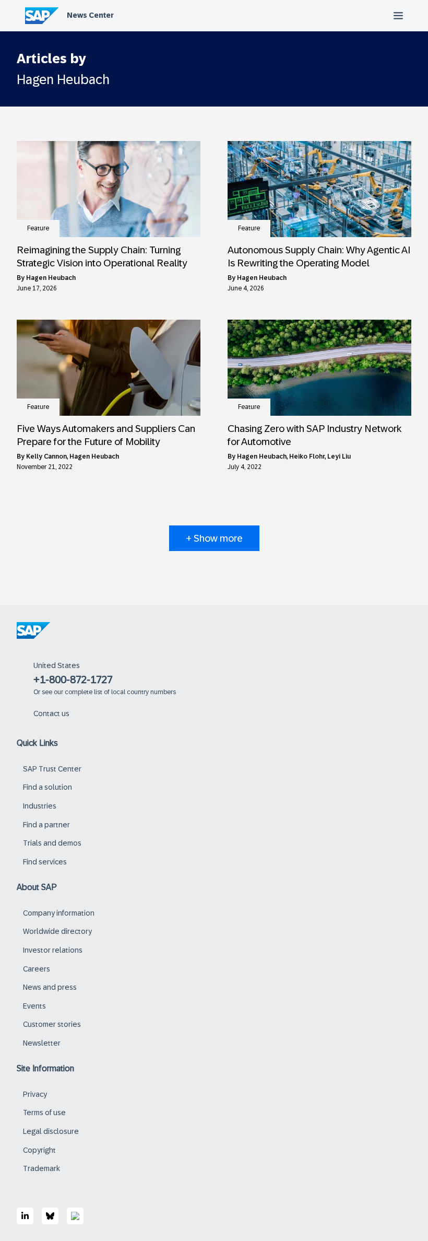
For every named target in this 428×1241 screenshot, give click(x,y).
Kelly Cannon (46, 456)
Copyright (39, 1150)
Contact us (51, 713)
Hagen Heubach (51, 278)
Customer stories (52, 1024)
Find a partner (46, 825)
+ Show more (214, 538)
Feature (38, 228)
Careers (36, 969)
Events (34, 1006)
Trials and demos (52, 843)
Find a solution (47, 787)
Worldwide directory (57, 931)
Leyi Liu (339, 456)
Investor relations (52, 950)
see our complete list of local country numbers (109, 692)
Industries (39, 806)
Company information (58, 913)
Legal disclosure (51, 1131)
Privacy (35, 1094)
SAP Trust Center (52, 769)
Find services (45, 862)
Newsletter (42, 1043)
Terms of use (44, 1112)
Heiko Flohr (307, 456)
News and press (50, 987)
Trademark (41, 1168)
